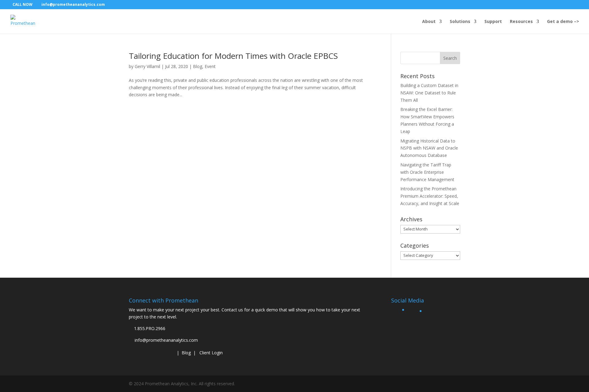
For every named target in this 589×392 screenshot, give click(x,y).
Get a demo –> (563, 21)
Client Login (211, 353)
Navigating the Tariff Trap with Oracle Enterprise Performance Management (427, 172)
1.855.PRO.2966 (149, 328)
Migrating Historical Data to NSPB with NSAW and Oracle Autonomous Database (429, 148)
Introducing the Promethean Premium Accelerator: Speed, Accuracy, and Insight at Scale (429, 196)
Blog (197, 66)
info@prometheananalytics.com (166, 340)
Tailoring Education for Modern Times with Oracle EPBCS (233, 55)
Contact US (151, 352)
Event (210, 66)
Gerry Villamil (147, 66)
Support (493, 21)
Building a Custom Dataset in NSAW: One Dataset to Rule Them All (429, 92)
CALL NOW (23, 4)
